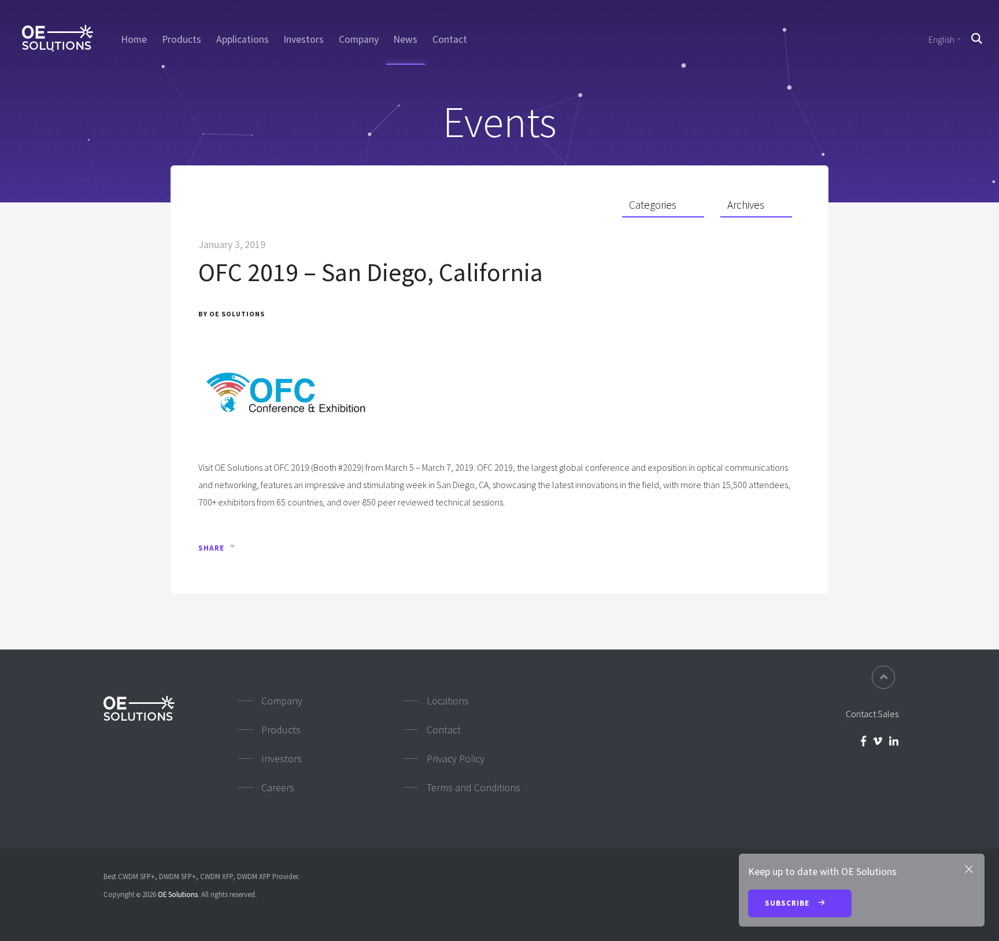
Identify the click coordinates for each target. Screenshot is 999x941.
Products (181, 39)
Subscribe (788, 903)
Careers (277, 787)
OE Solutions (178, 894)
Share (211, 548)
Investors (303, 39)
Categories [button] (652, 205)
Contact (449, 39)
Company (359, 39)
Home (134, 39)
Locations (448, 700)
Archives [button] (745, 205)
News (405, 39)
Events (500, 122)
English (941, 39)
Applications (242, 39)
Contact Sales (872, 713)
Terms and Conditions (473, 787)
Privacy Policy (455, 758)
